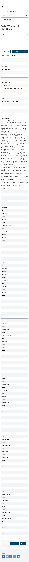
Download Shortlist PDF (9, 41)
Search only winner (7, 19)
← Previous (16, 51)
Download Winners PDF (9, 45)
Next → (24, 51)
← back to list (6, 51)
